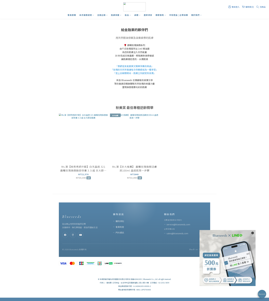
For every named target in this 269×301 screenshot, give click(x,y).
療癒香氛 (160, 15)
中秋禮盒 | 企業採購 (178, 15)
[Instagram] (73, 235)
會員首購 (72, 15)
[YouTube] (81, 235)
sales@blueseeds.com (177, 233)
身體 (136, 15)
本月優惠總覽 (85, 15)
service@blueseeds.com (178, 224)
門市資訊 (120, 232)
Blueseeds (72, 216)
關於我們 (195, 15)
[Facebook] (65, 235)
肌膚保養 (115, 15)
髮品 (127, 15)
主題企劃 (101, 15)
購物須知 (120, 221)
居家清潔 (148, 15)
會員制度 (120, 226)
